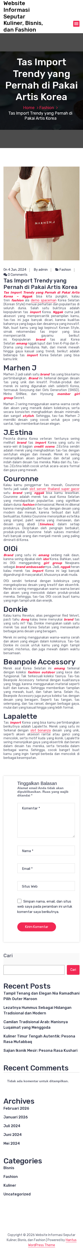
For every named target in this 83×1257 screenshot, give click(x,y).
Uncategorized (17, 1194)
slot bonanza (40, 730)
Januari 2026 (15, 1117)
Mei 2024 (11, 1143)
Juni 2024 (12, 1134)
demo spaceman (43, 300)
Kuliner (9, 1185)
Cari (8, 955)
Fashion (46, 107)
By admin (41, 270)
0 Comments (17, 275)
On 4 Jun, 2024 (14, 270)
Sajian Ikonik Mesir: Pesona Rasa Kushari (40, 1050)
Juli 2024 (11, 1126)
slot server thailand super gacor (55, 489)
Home (29, 107)
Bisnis (8, 1168)
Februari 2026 (16, 1108)
